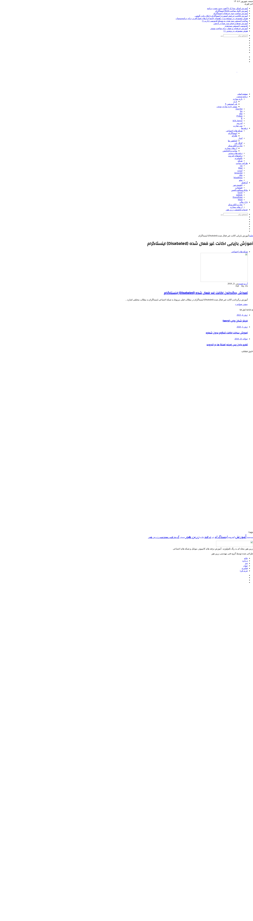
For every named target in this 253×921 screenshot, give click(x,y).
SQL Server (237, 121)
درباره (245, 561)
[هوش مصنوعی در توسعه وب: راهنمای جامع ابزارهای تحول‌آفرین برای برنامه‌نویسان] (227, 499)
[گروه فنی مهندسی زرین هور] (237, 71)
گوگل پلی (238, 143)
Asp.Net (238, 109)
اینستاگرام (232, 133)
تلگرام (234, 136)
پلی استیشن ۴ (231, 104)
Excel (240, 192)
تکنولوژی (238, 158)
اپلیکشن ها (232, 141)
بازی (235, 101)
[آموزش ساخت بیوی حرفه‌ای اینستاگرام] (227, 440)
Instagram (250, 537)
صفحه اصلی (242, 94)
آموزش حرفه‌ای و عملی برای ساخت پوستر (229, 28)
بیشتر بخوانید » (241, 304)
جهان (245, 566)
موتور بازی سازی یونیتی (226, 106)
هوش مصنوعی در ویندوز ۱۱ (235, 31)
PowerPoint (237, 197)
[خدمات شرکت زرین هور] (205, 89)
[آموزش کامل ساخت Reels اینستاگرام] (227, 411)
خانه (251, 236)
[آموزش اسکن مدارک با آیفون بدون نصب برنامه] (227, 381)
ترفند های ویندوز (235, 153)
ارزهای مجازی (231, 148)
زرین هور (192, 536)
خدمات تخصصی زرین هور (237, 210)
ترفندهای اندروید (235, 156)
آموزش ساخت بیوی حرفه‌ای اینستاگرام (230, 13)
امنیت (239, 170)
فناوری (245, 568)
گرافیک (244, 183)
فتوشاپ (238, 187)
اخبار (240, 138)
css (241, 165)
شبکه (240, 161)
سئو (240, 180)
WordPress (237, 177)
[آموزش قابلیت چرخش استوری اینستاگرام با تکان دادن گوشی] (227, 470)
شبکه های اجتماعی (234, 131)
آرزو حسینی (243, 284)
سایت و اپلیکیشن (229, 151)
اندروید (239, 123)
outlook (239, 195)
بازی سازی (237, 99)
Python (239, 116)
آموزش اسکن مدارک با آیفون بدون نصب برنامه (227, 8)
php (240, 113)
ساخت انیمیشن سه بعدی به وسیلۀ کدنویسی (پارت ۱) (225, 21)
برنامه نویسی (242, 96)
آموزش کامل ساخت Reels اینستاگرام (231, 11)
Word (240, 199)
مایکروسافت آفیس (239, 190)
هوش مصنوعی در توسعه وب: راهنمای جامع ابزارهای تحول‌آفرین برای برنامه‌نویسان (212, 18)
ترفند (207, 537)
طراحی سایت (242, 163)
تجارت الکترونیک (235, 146)
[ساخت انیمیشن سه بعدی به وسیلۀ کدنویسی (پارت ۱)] (227, 529)
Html (240, 168)
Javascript (238, 173)
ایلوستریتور (237, 185)
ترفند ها (244, 128)
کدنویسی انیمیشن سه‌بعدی (236, 26)
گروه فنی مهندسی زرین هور (163, 537)
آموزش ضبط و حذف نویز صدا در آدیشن (230, 23)
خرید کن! (244, 571)
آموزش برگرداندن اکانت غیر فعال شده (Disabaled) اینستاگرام (206, 293)
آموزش (240, 537)
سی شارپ (237, 126)
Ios (241, 111)
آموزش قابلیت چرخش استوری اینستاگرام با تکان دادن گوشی (221, 16)
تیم (246, 563)
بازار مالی (243, 202)
